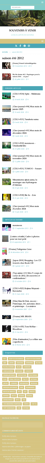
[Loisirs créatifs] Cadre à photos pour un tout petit (24, 237)
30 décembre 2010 (17, 252)
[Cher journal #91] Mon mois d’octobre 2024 (26, 207)
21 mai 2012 (19, 332)
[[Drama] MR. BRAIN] (6, 317)
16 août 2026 (19, 112)
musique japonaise (10, 387)
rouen (29, 396)
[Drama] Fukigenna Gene (20, 249)
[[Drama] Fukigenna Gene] (4, 251)
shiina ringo (8, 400)
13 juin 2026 (19, 212)
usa (19, 408)
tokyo (26, 404)
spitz (18, 400)
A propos (13, 436)
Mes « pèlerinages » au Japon (21, 447)
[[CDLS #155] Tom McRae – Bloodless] (6, 328)
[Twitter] (16, 46)
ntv (19, 392)
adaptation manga (16, 359)
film (4, 379)
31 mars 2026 (19, 294)
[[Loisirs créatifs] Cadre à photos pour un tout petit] (5, 238)
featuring (33, 375)
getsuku (34, 379)
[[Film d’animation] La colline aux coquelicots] (6, 341)
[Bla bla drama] (6, 76)
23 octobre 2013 (20, 281)
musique (34, 383)
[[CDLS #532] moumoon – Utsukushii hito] (6, 145)
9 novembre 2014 (21, 66)
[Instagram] (29, 46)
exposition (22, 375)
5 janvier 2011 (20, 266)
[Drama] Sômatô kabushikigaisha (24, 63)
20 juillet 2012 (19, 79)
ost (25, 392)
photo (32, 392)
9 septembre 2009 (21, 319)
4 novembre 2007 (21, 309)
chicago (19, 371)
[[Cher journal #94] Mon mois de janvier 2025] (6, 108)
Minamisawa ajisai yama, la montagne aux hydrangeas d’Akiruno (25, 182)
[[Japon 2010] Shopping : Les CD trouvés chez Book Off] (6, 262)
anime (11, 363)
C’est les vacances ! (17, 450)
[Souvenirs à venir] (22, 25)
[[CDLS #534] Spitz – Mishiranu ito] (6, 96)
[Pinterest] (25, 46)
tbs (24, 400)
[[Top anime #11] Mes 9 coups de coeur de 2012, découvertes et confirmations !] (6, 275)
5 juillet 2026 (19, 172)
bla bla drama (8, 367)
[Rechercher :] (22, 7)
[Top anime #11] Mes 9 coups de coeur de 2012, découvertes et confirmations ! (27, 275)
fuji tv (25, 379)
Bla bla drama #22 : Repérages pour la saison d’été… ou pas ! (26, 75)
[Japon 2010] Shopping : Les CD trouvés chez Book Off (27, 261)
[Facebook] (20, 46)
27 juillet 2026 (19, 149)
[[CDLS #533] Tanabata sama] (6, 121)
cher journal (8, 371)
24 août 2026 (19, 99)
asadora (20, 363)
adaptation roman (33, 359)
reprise (6, 396)
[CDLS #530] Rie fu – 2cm (24, 195)
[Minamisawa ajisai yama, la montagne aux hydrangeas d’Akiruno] (6, 181)
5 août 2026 (19, 136)
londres (14, 383)
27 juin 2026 (19, 188)
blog (19, 367)
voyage (26, 408)
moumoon (17, 225)
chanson (27, 367)
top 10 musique (9, 408)
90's (4, 359)
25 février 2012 (20, 345)
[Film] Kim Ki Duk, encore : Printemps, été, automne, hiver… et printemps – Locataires (27, 304)
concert (28, 371)
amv (4, 363)
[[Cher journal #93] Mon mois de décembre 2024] (6, 132)
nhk (21, 387)
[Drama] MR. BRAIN (22, 316)
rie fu (14, 396)
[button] (42, 2)
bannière (29, 363)
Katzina (4, 439)
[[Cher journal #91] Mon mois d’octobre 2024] (6, 208)
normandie (30, 387)
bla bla (38, 363)
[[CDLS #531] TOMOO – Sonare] (6, 170)
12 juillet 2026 (19, 161)
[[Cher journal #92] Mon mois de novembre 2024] (6, 158)
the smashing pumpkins (12, 404)
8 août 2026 (19, 122)
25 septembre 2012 (19, 242)
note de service (9, 392)
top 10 (34, 404)
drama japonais (9, 375)
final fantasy (15, 379)
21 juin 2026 (19, 198)
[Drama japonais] (6, 65)
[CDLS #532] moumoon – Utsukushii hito (24, 144)
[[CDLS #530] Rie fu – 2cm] (6, 197)
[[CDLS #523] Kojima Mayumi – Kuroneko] (6, 290)
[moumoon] (6, 227)
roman (21, 396)
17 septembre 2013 (21, 228)
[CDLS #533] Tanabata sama (25, 119)
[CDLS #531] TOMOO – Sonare (27, 168)
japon (5, 383)
